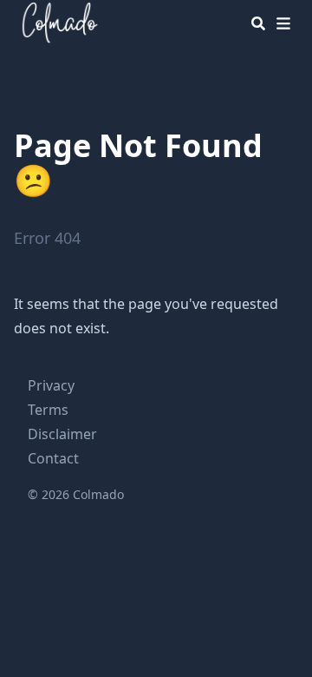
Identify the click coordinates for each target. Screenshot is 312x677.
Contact (53, 458)
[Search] (258, 23)
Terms (48, 409)
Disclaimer (62, 434)
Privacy (51, 385)
